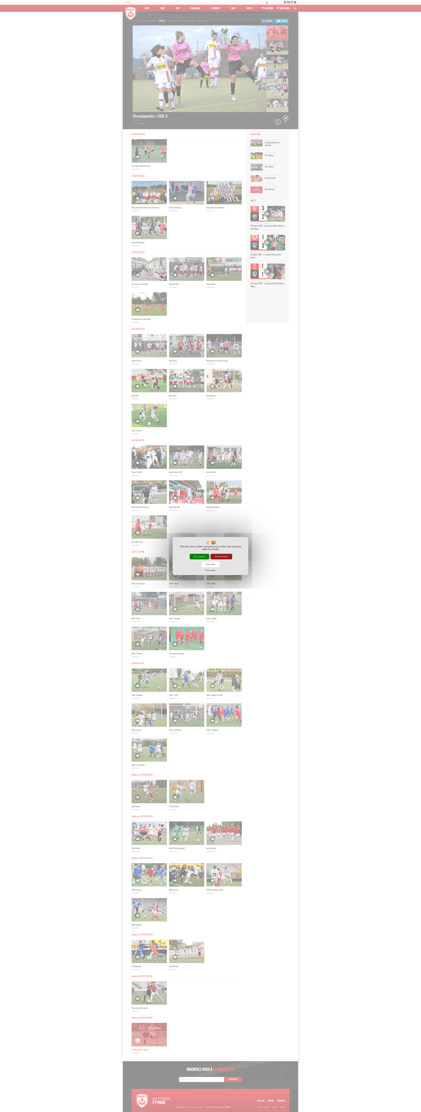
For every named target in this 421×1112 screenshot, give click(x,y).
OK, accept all (199, 556)
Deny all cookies (221, 556)
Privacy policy (210, 570)
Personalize (210, 564)
